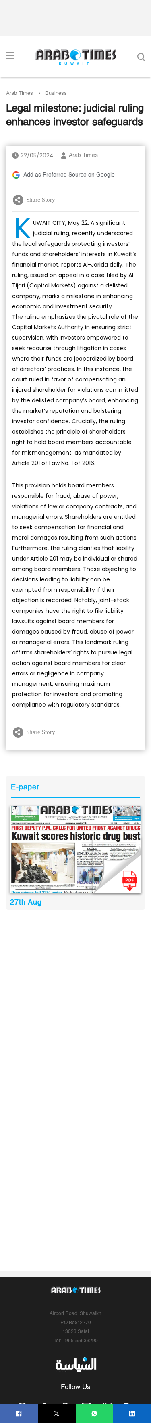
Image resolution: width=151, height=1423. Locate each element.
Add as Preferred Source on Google (69, 175)
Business (56, 93)
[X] (57, 1414)
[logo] (75, 57)
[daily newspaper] (75, 849)
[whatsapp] (94, 1414)
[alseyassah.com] (75, 1364)
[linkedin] (132, 1414)
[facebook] (19, 1414)
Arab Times (19, 93)
